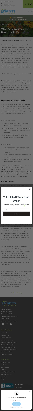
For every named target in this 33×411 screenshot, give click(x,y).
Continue (16, 214)
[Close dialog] (30, 189)
